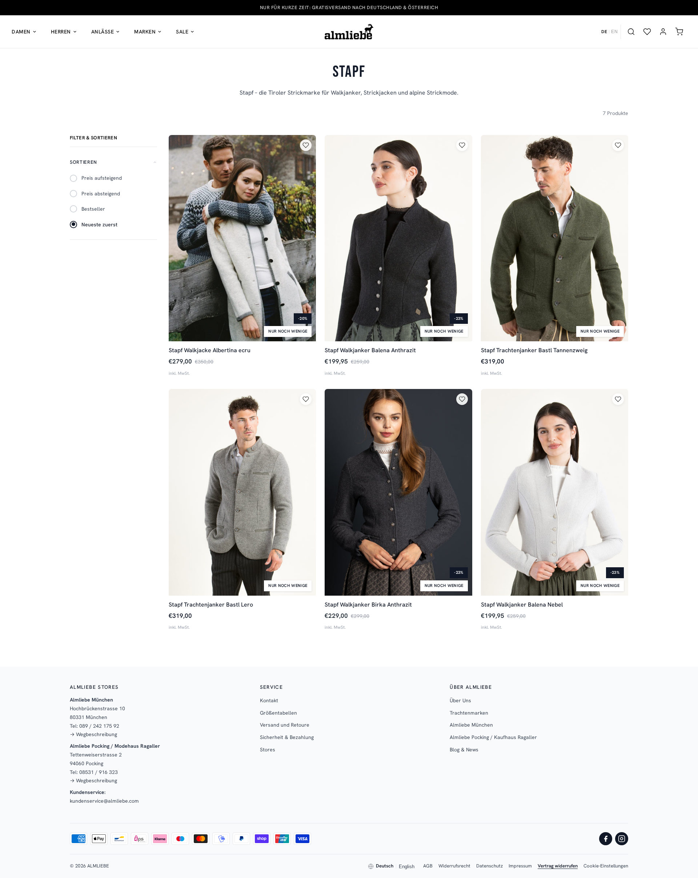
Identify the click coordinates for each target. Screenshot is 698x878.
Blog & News (464, 749)
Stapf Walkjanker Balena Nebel (522, 604)
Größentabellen (278, 713)
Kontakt (269, 700)
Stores (267, 749)
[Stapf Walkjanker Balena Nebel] (554, 492)
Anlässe (102, 31)
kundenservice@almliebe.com (104, 801)
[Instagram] (621, 838)
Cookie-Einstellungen (605, 866)
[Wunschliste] (647, 31)
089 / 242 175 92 (99, 726)
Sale (182, 31)
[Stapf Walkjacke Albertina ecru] (242, 238)
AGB (428, 866)
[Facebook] (605, 838)
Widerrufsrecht (454, 866)
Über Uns (460, 700)
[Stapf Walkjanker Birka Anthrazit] (398, 492)
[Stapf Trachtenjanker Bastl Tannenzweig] (554, 238)
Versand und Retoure (284, 725)
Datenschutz (489, 866)
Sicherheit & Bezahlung (287, 737)
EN (614, 31)
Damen (21, 31)
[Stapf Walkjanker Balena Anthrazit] (398, 238)
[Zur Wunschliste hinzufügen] (306, 145)
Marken (145, 31)
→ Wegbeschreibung (93, 734)
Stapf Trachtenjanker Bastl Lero (211, 604)
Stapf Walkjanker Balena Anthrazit (370, 350)
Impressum (520, 866)
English (406, 866)
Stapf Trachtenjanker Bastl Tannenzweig (534, 350)
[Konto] (663, 31)
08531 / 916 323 (98, 772)
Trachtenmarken (469, 713)
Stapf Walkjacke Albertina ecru (209, 350)
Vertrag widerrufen (558, 866)
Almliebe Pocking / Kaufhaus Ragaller (493, 737)
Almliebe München (471, 725)
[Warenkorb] (679, 31)
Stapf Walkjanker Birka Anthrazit (368, 604)
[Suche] (631, 31)
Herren (61, 31)
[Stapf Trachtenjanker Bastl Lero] (242, 492)
